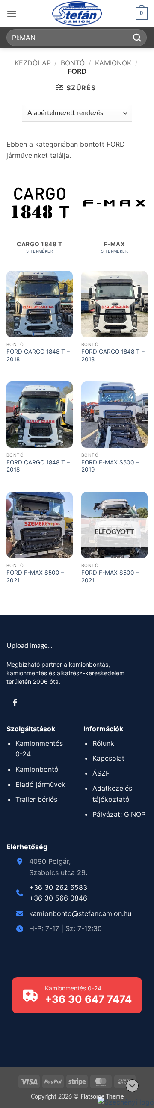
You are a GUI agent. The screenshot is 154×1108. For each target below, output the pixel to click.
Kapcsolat (108, 758)
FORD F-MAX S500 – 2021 (35, 576)
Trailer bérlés (36, 799)
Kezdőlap (33, 63)
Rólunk (103, 743)
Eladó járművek (40, 784)
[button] (11, 13)
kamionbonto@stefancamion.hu (80, 913)
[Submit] (137, 37)
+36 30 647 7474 (88, 999)
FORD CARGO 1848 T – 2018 (38, 355)
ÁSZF (101, 773)
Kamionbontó (37, 769)
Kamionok (113, 63)
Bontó (73, 63)
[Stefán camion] (77, 13)
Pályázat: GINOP (118, 814)
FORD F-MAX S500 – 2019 (110, 466)
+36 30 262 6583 (58, 887)
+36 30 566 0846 (58, 898)
